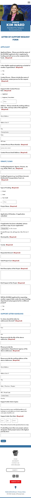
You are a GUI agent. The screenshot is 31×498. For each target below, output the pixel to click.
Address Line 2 (5, 122)
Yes (3, 71)
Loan (3, 194)
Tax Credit (5, 198)
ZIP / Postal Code (5, 392)
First (2, 327)
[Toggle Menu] (29, 2)
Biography (15, 461)
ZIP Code (3, 141)
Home (15, 459)
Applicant (5, 94)
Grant (4, 191)
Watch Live (15, 482)
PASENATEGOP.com (11, 492)
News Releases (15, 465)
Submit (3, 441)
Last (2, 334)
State (2, 135)
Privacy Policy (22, 492)
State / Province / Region (8, 386)
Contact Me (15, 463)
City (2, 129)
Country (3, 398)
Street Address (5, 116)
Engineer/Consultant (8, 97)
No (3, 74)
